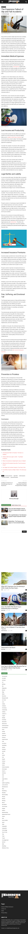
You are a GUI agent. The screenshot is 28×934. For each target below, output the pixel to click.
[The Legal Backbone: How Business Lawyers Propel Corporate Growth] (4, 516)
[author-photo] (14, 496)
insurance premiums (8, 475)
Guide (3, 755)
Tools (3, 836)
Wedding (4, 846)
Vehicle (3, 842)
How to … (4, 771)
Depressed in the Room (8, 647)
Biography (4, 688)
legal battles (16, 475)
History (3, 761)
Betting (3, 684)
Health (3, 759)
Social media (5, 820)
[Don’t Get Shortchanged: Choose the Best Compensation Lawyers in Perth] (4, 510)
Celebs (3, 703)
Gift (3, 753)
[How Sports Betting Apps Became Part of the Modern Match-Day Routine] (14, 658)
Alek (2, 589)
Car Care (4, 700)
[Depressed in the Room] (14, 639)
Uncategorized (5, 840)
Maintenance (5, 786)
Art (2, 682)
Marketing (4, 790)
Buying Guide (5, 698)
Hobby (3, 763)
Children (4, 705)
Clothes (3, 711)
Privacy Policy (4, 912)
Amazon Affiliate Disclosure (7, 906)
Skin (3, 818)
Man (3, 788)
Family (3, 731)
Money (3, 796)
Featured (4, 735)
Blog (3, 692)
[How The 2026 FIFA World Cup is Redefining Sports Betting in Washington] (14, 598)
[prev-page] (2, 527)
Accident (4, 678)
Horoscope (4, 769)
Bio (2, 686)
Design (3, 717)
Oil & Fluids (4, 806)
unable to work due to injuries (14, 137)
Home (2, 4)
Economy (4, 719)
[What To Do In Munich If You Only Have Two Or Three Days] (14, 619)
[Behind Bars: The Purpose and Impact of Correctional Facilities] (4, 523)
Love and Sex (5, 784)
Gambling (4, 745)
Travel (3, 838)
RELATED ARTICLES (6, 505)
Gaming (3, 749)
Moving (3, 800)
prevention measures (5, 477)
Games (3, 747)
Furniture (4, 743)
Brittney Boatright (5, 13)
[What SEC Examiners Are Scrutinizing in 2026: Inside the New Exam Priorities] (14, 578)
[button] (2, 2)
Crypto (3, 715)
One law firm (16, 66)
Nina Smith (3, 610)
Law (3, 777)
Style (3, 824)
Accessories (4, 676)
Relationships (5, 812)
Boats (3, 694)
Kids (3, 775)
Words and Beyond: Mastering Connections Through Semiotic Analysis (21, 484)
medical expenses (22, 475)
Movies (3, 798)
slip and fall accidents (14, 477)
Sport (3, 822)
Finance (3, 737)
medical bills (13, 222)
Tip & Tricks (4, 832)
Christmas (4, 707)
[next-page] (4, 527)
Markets (4, 792)
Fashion (3, 733)
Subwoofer (4, 826)
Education (4, 721)
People (3, 808)
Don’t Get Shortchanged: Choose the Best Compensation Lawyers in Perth (17, 510)
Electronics (4, 723)
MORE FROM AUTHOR (16, 505)
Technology (4, 830)
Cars (3, 702)
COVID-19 (4, 713)
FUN (3, 741)
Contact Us (3, 908)
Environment (5, 727)
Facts (3, 729)
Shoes (3, 816)
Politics (3, 810)
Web (3, 844)
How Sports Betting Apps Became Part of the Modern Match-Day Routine (13, 667)
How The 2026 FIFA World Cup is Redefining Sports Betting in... (11, 607)
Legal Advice (7, 4)
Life (3, 780)
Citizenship (4, 709)
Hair (3, 757)
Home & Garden (5, 767)
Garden (3, 751)
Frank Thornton (4, 630)
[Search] (26, 2)
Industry (4, 773)
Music (3, 802)
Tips (3, 834)
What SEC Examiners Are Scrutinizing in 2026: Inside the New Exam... (13, 587)
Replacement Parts (6, 814)
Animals (4, 680)
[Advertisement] (14, 553)
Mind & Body (5, 794)
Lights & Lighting (5, 782)
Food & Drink (5, 739)
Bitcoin (3, 690)
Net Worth (4, 804)
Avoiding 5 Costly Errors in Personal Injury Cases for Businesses (7, 484)
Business (4, 696)
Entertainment (5, 725)
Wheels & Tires (5, 848)
